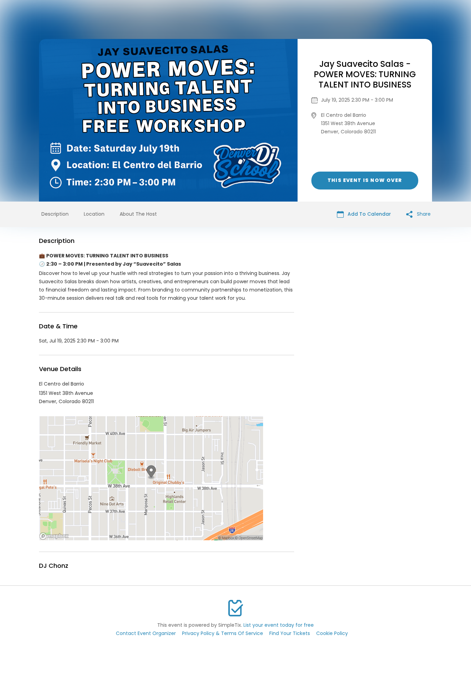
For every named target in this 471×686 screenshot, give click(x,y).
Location (94, 214)
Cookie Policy (332, 633)
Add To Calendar (368, 214)
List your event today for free (278, 625)
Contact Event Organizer (146, 633)
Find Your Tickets (289, 633)
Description (55, 214)
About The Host (138, 214)
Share (423, 214)
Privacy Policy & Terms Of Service (222, 633)
